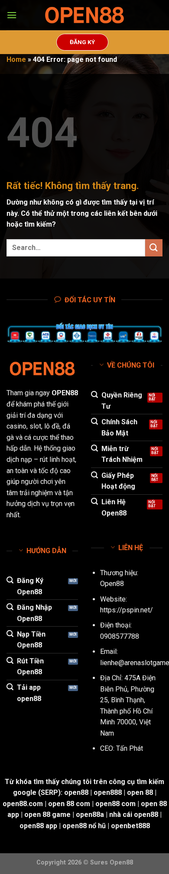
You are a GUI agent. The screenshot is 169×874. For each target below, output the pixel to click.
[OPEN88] (84, 15)
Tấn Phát (129, 748)
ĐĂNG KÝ (82, 41)
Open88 (112, 583)
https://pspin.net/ (126, 610)
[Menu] (11, 15)
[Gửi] (153, 247)
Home (16, 59)
